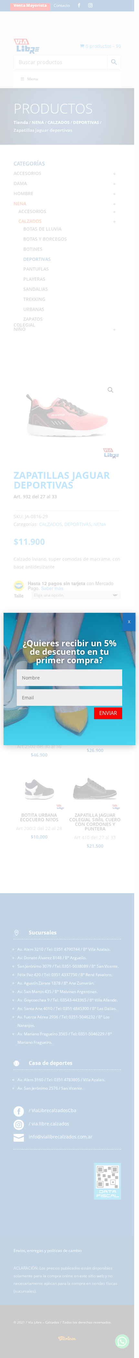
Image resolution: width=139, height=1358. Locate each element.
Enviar (108, 713)
